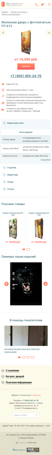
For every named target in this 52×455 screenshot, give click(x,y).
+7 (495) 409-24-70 (26, 76)
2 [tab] (28, 249)
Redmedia (32, 443)
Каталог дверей (15, 376)
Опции (10, 182)
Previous (6, 283)
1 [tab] (24, 249)
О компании (12, 370)
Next (45, 283)
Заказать (26, 66)
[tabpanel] (13, 227)
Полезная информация (19, 382)
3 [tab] (28, 357)
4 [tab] (32, 357)
